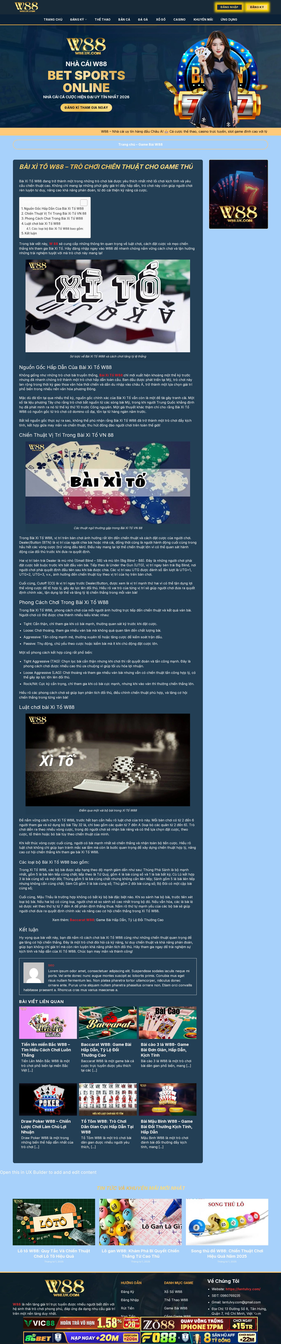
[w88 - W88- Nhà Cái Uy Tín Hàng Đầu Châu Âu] (29, 7)
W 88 (53, 244)
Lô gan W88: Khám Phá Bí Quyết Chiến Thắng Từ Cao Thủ (140, 1253)
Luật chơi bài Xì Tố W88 (42, 224)
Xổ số (161, 19)
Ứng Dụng (229, 19)
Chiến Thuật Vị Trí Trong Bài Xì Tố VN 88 (55, 213)
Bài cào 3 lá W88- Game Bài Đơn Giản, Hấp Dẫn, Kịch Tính (165, 1050)
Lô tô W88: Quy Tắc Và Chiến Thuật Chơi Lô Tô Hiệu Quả (54, 1253)
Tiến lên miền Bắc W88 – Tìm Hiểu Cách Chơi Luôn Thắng (46, 1050)
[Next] (260, 1220)
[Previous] (21, 1220)
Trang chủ (126, 144)
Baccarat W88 (82, 920)
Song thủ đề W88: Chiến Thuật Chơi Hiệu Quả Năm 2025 (227, 1253)
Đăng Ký (77, 19)
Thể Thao (102, 19)
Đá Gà (143, 19)
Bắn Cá (124, 19)
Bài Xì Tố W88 (111, 375)
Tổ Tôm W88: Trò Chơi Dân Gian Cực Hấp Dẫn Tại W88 (107, 1126)
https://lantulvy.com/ (243, 1289)
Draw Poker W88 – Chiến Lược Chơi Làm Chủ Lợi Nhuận (46, 1126)
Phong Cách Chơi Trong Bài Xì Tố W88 (54, 218)
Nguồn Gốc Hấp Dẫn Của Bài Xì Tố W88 (54, 209)
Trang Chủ (53, 19)
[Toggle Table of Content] (81, 202)
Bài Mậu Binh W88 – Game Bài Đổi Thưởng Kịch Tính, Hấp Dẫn (167, 1126)
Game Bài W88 (150, 144)
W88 (17, 1304)
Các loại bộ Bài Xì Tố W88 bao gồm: (58, 228)
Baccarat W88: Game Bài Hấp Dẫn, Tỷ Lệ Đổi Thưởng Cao (106, 1050)
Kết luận (31, 233)
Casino (179, 19)
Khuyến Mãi (203, 19)
